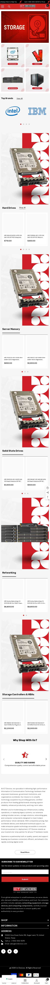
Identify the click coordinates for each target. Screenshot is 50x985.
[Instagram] (9, 951)
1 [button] (20, 124)
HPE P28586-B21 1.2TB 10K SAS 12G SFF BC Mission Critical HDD (35, 236)
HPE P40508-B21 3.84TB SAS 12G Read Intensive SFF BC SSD (13, 480)
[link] (12, 111)
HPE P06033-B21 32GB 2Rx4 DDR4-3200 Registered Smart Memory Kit (13, 359)
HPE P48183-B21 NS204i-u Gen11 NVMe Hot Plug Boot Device (12, 724)
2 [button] (23, 124)
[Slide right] (46, 759)
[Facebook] (3, 951)
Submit (25, 879)
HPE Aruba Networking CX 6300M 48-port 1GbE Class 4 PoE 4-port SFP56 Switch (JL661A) (13, 602)
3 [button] (26, 124)
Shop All (22, 208)
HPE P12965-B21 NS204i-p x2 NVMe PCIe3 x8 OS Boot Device (36, 724)
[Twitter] (15, 951)
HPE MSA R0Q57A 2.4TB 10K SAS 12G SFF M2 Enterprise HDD (13, 236)
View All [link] (20, 98)
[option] (13, 111)
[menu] (2, 6)
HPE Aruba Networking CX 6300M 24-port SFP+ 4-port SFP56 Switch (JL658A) (36, 602)
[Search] (9, 6)
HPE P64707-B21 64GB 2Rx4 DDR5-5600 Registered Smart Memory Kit (36, 359)
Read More (25, 852)
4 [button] (29, 124)
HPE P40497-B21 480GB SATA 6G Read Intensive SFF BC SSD (36, 480)
